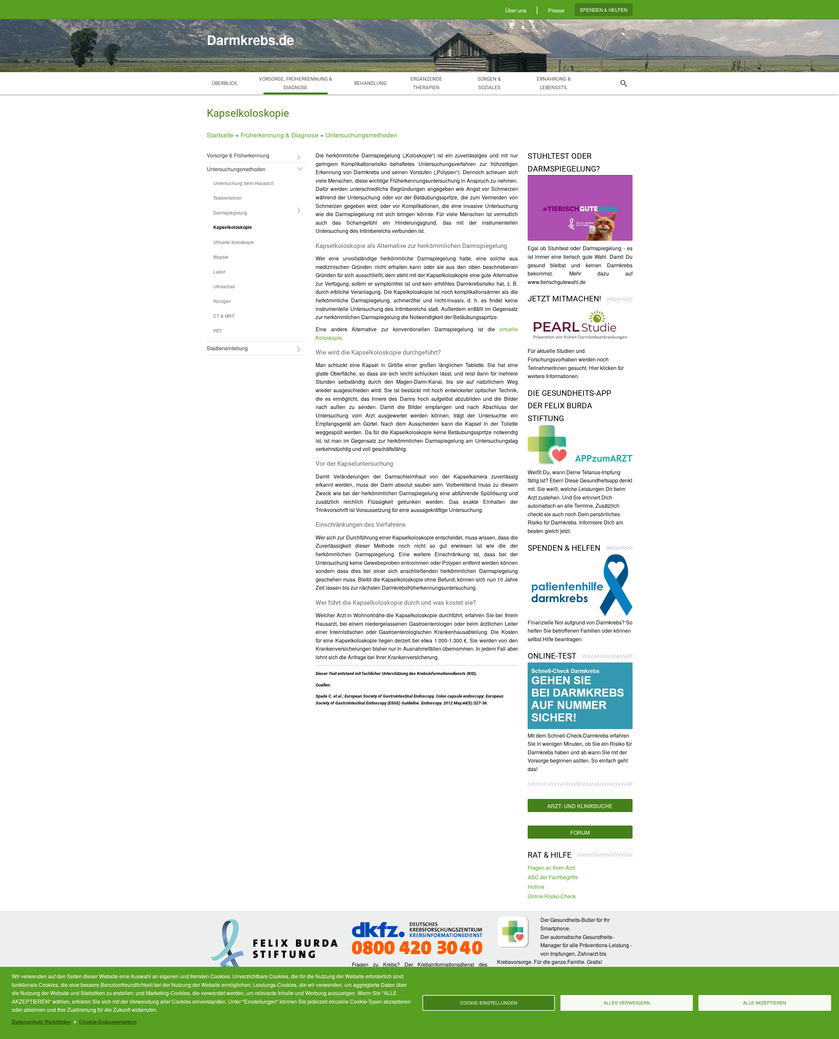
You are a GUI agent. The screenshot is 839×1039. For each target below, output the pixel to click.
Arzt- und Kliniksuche (580, 806)
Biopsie (220, 257)
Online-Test (552, 656)
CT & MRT (223, 316)
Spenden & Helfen (603, 9)
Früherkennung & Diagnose (280, 134)
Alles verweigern (627, 1002)
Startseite (220, 134)
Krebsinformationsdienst (446, 964)
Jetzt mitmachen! (564, 298)
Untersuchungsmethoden (361, 134)
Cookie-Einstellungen (488, 1002)
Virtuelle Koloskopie (233, 242)
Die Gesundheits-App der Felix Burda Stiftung (569, 406)
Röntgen (222, 301)
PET (217, 330)
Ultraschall (224, 286)
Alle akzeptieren (764, 1002)
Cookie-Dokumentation (108, 1022)
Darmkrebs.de (250, 39)
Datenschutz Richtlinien (41, 1022)
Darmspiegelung (230, 212)
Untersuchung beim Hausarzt (243, 183)
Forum (580, 832)
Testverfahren (227, 197)
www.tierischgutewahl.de (557, 282)
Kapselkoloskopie (232, 227)
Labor (219, 271)
